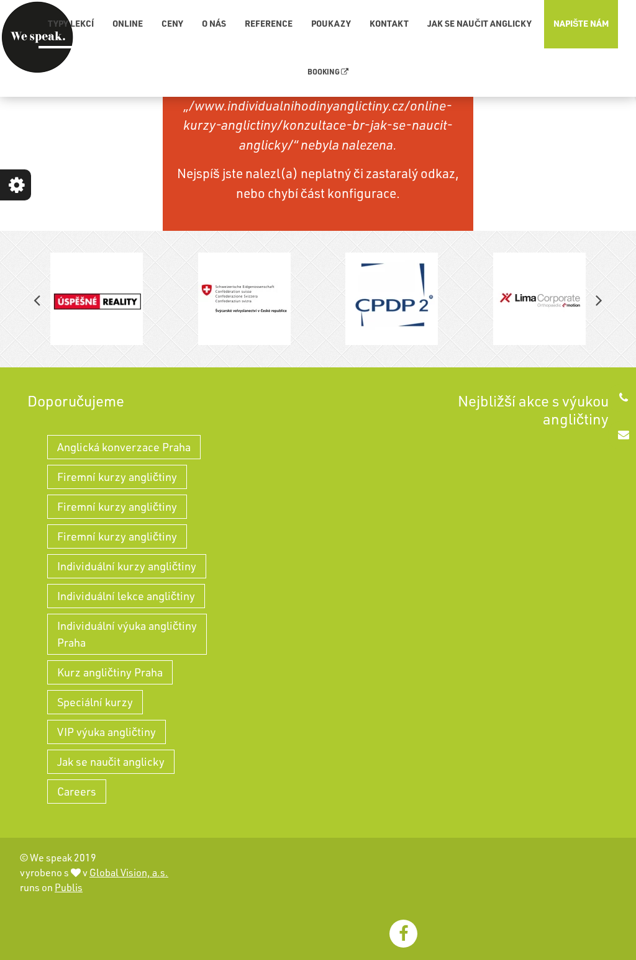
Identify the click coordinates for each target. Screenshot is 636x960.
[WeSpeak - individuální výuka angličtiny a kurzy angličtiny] (37, 37)
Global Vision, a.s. (128, 872)
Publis (69, 887)
